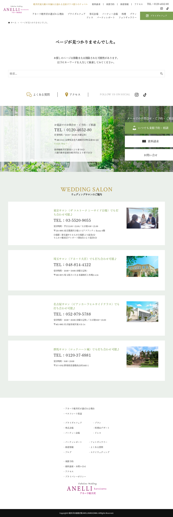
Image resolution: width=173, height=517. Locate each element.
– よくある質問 (96, 447)
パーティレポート (106, 17)
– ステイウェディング (99, 452)
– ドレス (97, 433)
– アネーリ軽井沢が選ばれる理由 (79, 409)
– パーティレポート (73, 442)
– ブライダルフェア (73, 423)
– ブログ (67, 452)
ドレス (89, 17)
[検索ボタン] (161, 73)
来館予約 (110, 4)
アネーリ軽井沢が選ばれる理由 (48, 14)
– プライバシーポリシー (75, 477)
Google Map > (60, 143)
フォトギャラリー (128, 17)
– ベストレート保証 (73, 414)
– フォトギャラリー (98, 442)
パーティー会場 (110, 14)
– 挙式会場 (68, 428)
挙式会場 (93, 14)
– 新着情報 (68, 447)
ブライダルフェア (77, 14)
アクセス (138, 4)
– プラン (97, 423)
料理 (124, 14)
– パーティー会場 (72, 433)
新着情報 (124, 4)
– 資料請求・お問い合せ (75, 466)
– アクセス (68, 471)
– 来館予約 (68, 461)
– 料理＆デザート (101, 428)
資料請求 (96, 4)
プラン (133, 14)
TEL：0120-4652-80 (73, 130)
